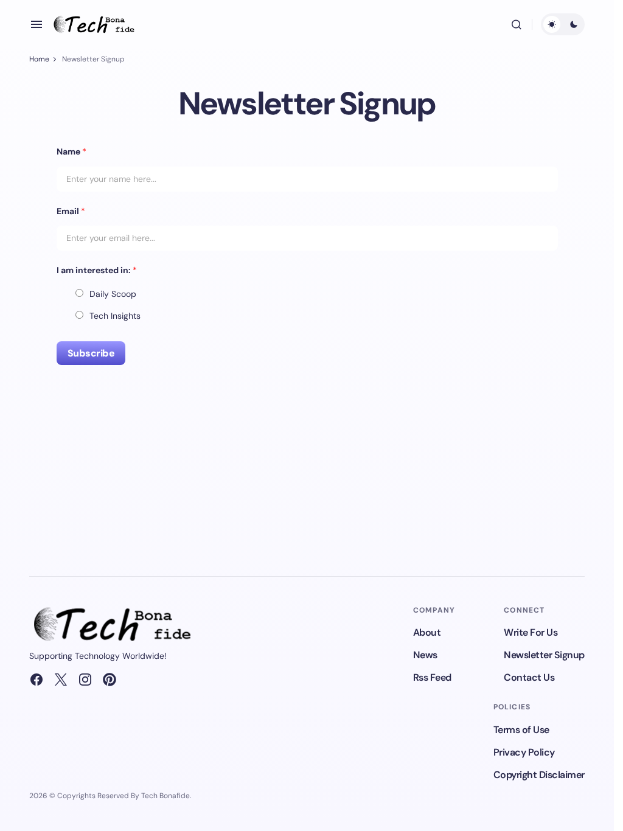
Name (71, 151)
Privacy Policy (524, 752)
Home (39, 59)
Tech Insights (115, 315)
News (425, 654)
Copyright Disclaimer (539, 774)
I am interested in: (97, 270)
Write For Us (530, 632)
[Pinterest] (109, 679)
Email (71, 211)
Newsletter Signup (544, 654)
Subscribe (91, 353)
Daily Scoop (112, 293)
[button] (36, 24)
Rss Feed (432, 677)
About (427, 632)
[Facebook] (36, 679)
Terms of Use (521, 729)
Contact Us (529, 677)
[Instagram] (85, 679)
